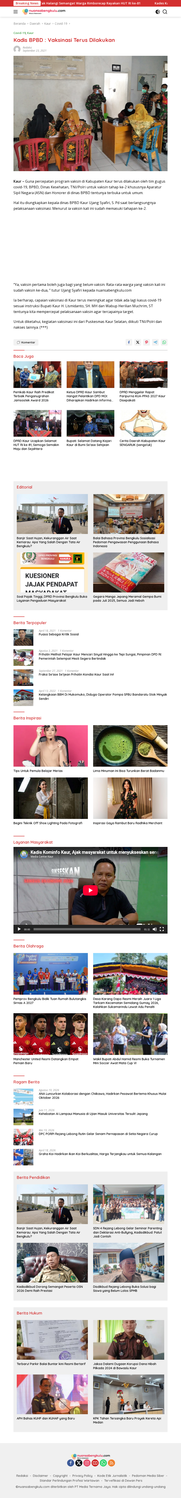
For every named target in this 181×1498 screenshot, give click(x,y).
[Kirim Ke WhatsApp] (164, 342)
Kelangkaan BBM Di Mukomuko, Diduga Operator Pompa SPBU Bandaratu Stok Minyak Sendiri (103, 696)
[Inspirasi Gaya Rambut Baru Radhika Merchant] (130, 798)
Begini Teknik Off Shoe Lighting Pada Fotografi (47, 823)
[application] (90, 890)
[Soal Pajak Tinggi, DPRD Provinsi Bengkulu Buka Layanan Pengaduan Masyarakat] (52, 572)
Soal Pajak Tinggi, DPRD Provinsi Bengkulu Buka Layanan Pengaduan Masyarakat (52, 599)
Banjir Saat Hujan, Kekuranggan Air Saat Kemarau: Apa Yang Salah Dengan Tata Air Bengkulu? (48, 542)
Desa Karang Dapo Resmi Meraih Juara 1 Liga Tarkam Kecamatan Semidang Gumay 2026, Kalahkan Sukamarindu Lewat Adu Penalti (127, 1003)
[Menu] (16, 11)
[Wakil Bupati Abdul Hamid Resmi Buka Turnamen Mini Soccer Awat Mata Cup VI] (130, 1034)
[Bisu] (155, 929)
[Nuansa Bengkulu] (43, 12)
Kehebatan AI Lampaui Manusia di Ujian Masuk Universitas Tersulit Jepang (93, 1114)
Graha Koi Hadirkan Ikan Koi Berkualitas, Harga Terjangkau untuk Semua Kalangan (100, 1154)
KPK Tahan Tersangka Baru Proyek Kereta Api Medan (127, 1420)
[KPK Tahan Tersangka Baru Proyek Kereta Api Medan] (128, 1394)
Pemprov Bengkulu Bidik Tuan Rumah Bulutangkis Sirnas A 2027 (49, 1001)
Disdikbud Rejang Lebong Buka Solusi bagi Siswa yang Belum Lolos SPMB (124, 1289)
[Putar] (19, 929)
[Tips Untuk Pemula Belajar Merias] (50, 746)
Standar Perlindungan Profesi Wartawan (69, 1481)
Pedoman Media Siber (148, 1476)
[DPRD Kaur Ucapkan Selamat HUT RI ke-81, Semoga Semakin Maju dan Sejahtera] (37, 423)
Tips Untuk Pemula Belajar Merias (38, 771)
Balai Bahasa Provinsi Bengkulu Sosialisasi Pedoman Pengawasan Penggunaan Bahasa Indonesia (126, 542)
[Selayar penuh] (162, 929)
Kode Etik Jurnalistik (112, 1476)
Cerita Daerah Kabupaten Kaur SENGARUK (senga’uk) (143, 443)
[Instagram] (86, 1463)
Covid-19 (19, 33)
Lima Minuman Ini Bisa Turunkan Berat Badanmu (128, 771)
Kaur (30, 33)
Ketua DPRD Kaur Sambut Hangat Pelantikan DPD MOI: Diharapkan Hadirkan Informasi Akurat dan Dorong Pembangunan (90, 396)
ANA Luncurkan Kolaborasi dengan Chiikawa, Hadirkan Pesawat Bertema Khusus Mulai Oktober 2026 (102, 1096)
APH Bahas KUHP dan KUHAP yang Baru (46, 1418)
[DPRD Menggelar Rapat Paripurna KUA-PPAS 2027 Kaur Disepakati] (144, 374)
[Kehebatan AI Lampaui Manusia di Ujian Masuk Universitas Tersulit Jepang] (23, 1117)
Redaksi (22, 1476)
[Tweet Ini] (137, 342)
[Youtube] (95, 1463)
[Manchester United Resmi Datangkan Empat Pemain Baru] (50, 1034)
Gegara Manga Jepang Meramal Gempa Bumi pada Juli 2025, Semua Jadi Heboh (127, 599)
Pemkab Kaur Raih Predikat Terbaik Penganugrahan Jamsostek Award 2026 (33, 396)
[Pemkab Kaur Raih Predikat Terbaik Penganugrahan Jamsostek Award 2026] (37, 374)
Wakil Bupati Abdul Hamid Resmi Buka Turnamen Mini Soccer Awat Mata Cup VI (129, 1061)
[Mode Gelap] (157, 11)
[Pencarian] (165, 11)
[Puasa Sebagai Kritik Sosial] (23, 637)
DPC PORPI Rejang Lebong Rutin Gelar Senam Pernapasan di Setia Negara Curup (98, 1134)
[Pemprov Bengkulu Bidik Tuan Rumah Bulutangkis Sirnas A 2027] (50, 974)
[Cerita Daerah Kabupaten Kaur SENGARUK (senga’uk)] (144, 423)
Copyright (60, 1476)
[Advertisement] (90, 246)
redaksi (27, 47)
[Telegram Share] (155, 342)
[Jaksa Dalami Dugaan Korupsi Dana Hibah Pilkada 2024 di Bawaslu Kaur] (128, 1340)
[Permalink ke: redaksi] (17, 49)
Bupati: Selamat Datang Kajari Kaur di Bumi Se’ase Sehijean (89, 443)
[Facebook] (70, 1463)
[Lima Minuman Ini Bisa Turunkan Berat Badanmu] (130, 746)
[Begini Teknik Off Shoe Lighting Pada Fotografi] (50, 798)
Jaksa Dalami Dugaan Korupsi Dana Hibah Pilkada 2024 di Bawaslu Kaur (124, 1366)
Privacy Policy (82, 1476)
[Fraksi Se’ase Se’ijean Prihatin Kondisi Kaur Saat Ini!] (23, 677)
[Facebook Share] (129, 342)
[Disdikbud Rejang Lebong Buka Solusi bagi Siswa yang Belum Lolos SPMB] (128, 1263)
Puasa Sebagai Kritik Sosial (59, 634)
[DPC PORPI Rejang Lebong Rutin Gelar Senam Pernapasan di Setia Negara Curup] (23, 1137)
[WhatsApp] (103, 1463)
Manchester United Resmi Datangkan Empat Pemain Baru (45, 1061)
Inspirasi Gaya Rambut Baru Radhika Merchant (127, 823)
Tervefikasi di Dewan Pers (123, 1481)
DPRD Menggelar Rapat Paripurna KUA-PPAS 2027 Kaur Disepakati (143, 396)
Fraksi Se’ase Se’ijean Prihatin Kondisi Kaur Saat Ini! (76, 674)
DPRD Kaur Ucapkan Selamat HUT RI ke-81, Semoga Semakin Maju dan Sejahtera (36, 445)
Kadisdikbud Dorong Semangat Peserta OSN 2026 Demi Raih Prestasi (50, 1289)
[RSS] (111, 1463)
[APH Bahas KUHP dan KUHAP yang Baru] (52, 1394)
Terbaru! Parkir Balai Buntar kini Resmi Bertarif (51, 1364)
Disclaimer (40, 1476)
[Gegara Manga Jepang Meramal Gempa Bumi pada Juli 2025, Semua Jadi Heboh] (128, 572)
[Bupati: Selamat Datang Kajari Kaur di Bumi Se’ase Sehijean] (91, 423)
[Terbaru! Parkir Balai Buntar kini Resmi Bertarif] (52, 1340)
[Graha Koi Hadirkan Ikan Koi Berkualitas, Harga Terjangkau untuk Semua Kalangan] (23, 1157)
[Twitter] (78, 1463)
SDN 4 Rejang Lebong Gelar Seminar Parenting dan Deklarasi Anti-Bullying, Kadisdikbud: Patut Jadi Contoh (127, 1232)
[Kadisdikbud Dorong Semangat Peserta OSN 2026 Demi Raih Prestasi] (52, 1263)
